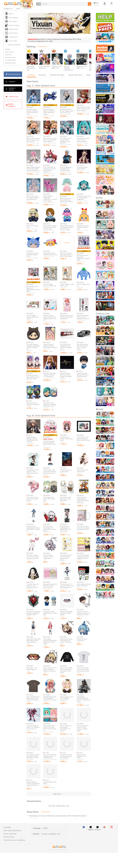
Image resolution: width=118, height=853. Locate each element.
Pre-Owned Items (10, 60)
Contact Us (27, 8)
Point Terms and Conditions (14, 840)
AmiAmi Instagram (11, 105)
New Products (9, 52)
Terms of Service (10, 834)
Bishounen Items (10, 63)
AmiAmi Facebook (14, 74)
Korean (97, 829)
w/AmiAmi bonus (10, 57)
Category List (8, 8)
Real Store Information (12, 830)
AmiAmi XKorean (12, 89)
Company (7, 827)
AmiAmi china (13, 96)
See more (42, 46)
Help (17, 8)
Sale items (8, 55)
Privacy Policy (9, 837)
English (90, 829)
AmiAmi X (12, 82)
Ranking (7, 49)
